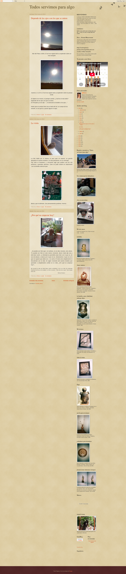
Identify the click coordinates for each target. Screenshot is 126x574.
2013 (79, 136)
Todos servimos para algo (51, 7)
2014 (79, 108)
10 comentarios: (48, 114)
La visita (34, 123)
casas (80, 541)
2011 (79, 140)
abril (80, 120)
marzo (80, 122)
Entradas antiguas (68, 280)
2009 (79, 144)
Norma (84, 92)
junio (80, 116)
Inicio (53, 280)
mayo (80, 118)
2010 (79, 142)
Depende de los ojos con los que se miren (49, 18)
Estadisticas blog (80, 547)
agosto (81, 112)
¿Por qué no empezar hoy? (42, 215)
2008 (79, 146)
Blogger (70, 571)
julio (80, 114)
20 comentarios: (48, 206)
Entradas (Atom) (39, 283)
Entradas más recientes (36, 280)
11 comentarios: (48, 275)
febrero (81, 131)
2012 (79, 138)
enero (80, 133)
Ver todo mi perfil (80, 101)
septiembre (81, 110)
